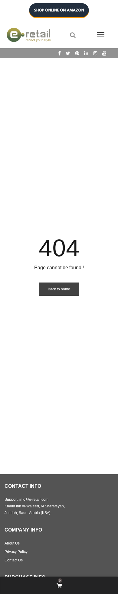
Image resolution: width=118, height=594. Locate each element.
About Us (12, 543)
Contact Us (14, 560)
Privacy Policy (16, 552)
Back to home (59, 289)
